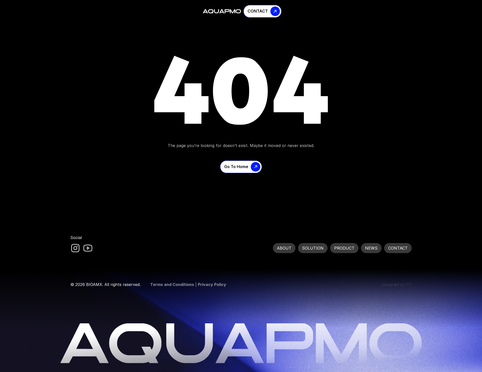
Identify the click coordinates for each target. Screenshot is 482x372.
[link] (75, 248)
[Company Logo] (222, 11)
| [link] (188, 284)
